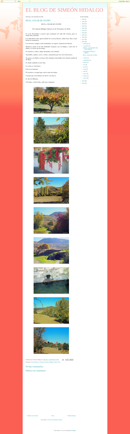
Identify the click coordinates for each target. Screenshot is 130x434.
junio (84, 67)
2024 (83, 23)
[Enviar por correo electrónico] (66, 360)
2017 (83, 39)
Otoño (55, 362)
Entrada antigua (72, 415)
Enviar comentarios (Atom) (55, 419)
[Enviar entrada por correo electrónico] (62, 359)
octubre (85, 58)
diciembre (86, 43)
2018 (83, 37)
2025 (83, 21)
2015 (83, 81)
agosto (85, 62)
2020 (83, 32)
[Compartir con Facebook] (71, 360)
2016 (83, 41)
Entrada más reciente (32, 415)
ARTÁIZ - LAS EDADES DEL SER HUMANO (90, 48)
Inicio (52, 415)
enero (84, 78)
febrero (85, 76)
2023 (83, 26)
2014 (83, 83)
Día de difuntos (35, 362)
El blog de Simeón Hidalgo (46, 362)
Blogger (74, 430)
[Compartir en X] (69, 360)
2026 (83, 19)
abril (84, 71)
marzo (85, 73)
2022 (83, 28)
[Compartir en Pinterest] (72, 360)
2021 (83, 30)
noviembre (86, 46)
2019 (83, 35)
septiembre (86, 60)
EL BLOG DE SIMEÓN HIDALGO (64, 10)
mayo (84, 69)
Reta (59, 362)
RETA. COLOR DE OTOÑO (90, 55)
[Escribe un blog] (67, 360)
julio (84, 64)
